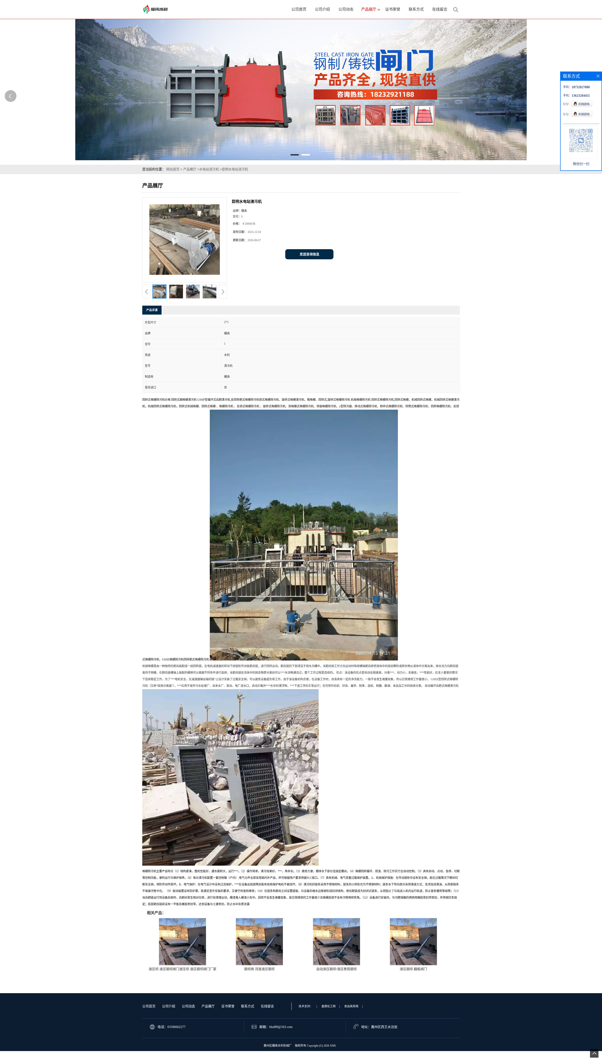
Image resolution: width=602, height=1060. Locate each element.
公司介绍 (168, 1006)
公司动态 (188, 1006)
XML (333, 1045)
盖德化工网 (328, 1006)
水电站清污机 (209, 169)
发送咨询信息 (309, 254)
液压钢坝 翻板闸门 (413, 969)
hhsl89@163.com (281, 1027)
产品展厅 (189, 169)
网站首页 (172, 169)
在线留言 (267, 1006)
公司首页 (148, 1006)
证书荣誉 (227, 1006)
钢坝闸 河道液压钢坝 (259, 969)
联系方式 (247, 1006)
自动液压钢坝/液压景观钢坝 (336, 969)
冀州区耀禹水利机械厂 (278, 1045)
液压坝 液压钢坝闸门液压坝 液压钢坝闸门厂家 (182, 969)
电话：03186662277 (172, 1027)
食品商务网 (351, 1006)
